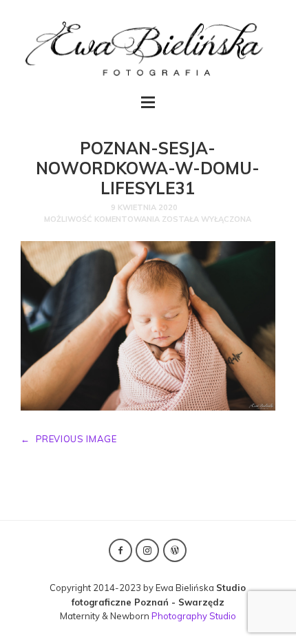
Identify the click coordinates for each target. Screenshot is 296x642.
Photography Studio (193, 615)
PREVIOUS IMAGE (69, 438)
